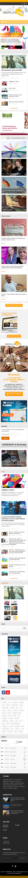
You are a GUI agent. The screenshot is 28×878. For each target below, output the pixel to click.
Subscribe (5, 438)
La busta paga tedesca (7, 210)
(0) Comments (16, 78)
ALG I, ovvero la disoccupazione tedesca (11, 174)
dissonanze (4, 715)
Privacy (14, 871)
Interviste (11, 721)
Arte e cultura (15, 702)
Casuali (8, 138)
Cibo (21, 707)
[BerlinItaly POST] (14, 12)
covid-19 (3, 713)
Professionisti (4, 726)
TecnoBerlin (10, 731)
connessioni (15, 710)
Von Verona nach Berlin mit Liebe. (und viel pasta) (17, 565)
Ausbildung (22, 702)
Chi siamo (17, 825)
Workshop (21, 731)
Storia (22, 729)
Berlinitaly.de (9, 871)
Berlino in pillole (5, 707)
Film (19, 715)
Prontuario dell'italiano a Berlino (18, 138)
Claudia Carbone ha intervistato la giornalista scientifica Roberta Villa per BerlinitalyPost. (12, 267)
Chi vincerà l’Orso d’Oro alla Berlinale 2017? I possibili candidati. (17, 572)
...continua (15, 788)
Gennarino (11, 718)
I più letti (3, 138)
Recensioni (17, 726)
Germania (17, 718)
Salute (23, 726)
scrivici (5, 830)
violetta (15, 731)
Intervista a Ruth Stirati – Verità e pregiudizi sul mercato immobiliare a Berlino (17, 799)
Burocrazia (12, 707)
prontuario (11, 726)
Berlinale (8, 705)
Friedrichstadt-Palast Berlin (16, 805)
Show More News (14, 108)
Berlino (21, 705)
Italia (16, 721)
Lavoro (21, 721)
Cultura (9, 713)
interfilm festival (5, 721)
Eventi (10, 715)
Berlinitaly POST (15, 705)
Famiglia (14, 715)
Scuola (12, 729)
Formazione (4, 718)
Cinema (3, 710)
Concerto (9, 710)
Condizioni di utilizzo (20, 871)
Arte (9, 702)
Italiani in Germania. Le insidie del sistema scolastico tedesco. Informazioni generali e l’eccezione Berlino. (12, 154)
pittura (8, 723)
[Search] (25, 628)
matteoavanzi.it (18, 873)
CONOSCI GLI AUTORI (15, 336)
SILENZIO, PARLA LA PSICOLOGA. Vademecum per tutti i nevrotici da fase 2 (13, 239)
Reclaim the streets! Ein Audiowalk (16, 102)
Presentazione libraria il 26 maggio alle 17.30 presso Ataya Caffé (17, 558)
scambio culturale (5, 729)
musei (3, 723)
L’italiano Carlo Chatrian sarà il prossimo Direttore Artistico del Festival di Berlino (16, 812)
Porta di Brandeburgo (15, 723)
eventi (24, 466)
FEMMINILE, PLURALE (14, 81)
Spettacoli (17, 729)
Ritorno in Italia (12, 88)
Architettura (4, 702)
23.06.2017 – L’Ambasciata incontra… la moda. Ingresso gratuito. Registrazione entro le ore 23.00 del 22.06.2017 (17, 551)
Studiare (3, 731)
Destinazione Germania (17, 713)
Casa (17, 707)
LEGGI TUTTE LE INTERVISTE (14, 305)
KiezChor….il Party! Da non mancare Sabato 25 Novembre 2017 (16, 532)
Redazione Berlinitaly (8, 466)
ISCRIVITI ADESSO (15, 394)
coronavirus (21, 710)
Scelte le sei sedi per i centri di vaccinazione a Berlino (15, 95)
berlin (3, 705)
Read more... (3, 243)
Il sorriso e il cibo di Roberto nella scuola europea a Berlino (14, 294)
